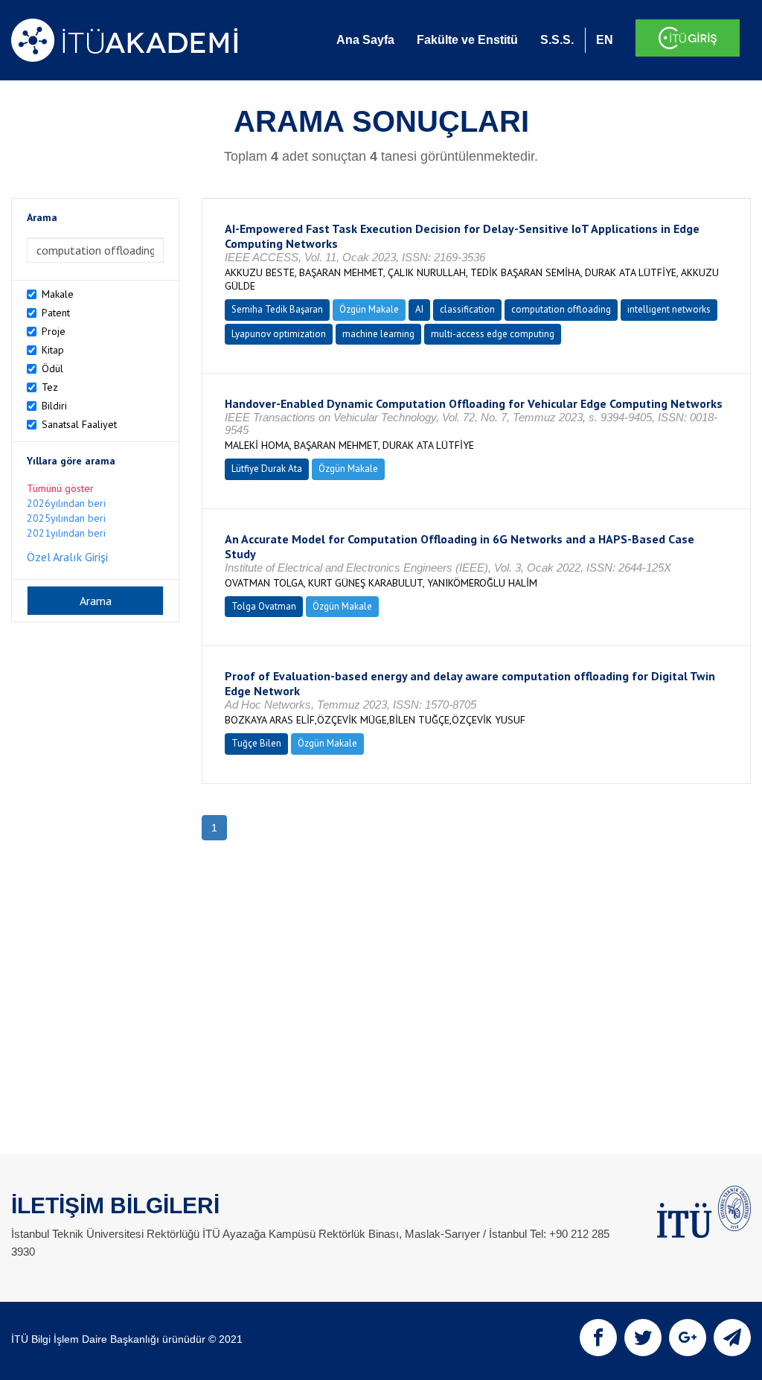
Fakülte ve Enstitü (467, 39)
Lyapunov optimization (278, 334)
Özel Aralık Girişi (67, 556)
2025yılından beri (66, 518)
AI (419, 309)
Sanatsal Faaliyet (79, 424)
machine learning (378, 334)
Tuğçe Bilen (256, 743)
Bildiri (54, 405)
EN (604, 39)
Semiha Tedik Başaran (277, 309)
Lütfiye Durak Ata (266, 468)
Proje (53, 331)
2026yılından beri (66, 503)
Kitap (53, 350)
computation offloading (561, 309)
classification (467, 309)
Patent (56, 312)
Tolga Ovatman (263, 606)
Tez (50, 387)
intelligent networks (669, 309)
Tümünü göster (60, 488)
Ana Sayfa (365, 39)
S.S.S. (557, 39)
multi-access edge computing (492, 334)
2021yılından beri (66, 533)
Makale (58, 294)
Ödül (52, 368)
